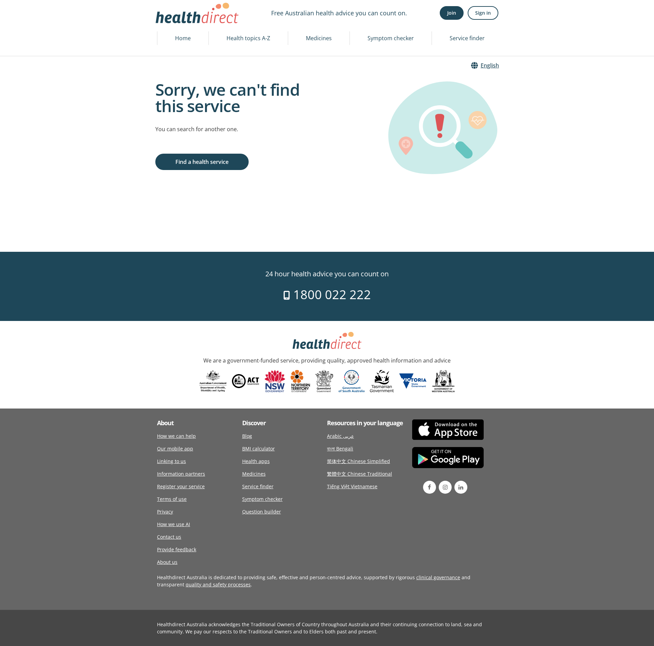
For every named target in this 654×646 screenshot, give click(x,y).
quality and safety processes (218, 584)
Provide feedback (176, 549)
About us (167, 562)
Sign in (483, 13)
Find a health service (202, 162)
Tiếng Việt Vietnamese (352, 486)
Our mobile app (175, 448)
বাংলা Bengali (340, 448)
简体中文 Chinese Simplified (358, 461)
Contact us (169, 537)
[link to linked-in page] (460, 487)
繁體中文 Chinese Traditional (359, 474)
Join (451, 13)
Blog (247, 436)
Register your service (181, 486)
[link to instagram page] (445, 487)
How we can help (176, 436)
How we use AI (173, 524)
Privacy (165, 511)
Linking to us (171, 461)
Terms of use (172, 499)
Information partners (181, 474)
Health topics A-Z (248, 38)
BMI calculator (258, 448)
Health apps (256, 461)
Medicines (319, 38)
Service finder (467, 38)
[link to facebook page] (429, 487)
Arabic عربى (340, 436)
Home (183, 38)
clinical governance (438, 577)
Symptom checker (391, 38)
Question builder (261, 511)
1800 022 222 (330, 294)
